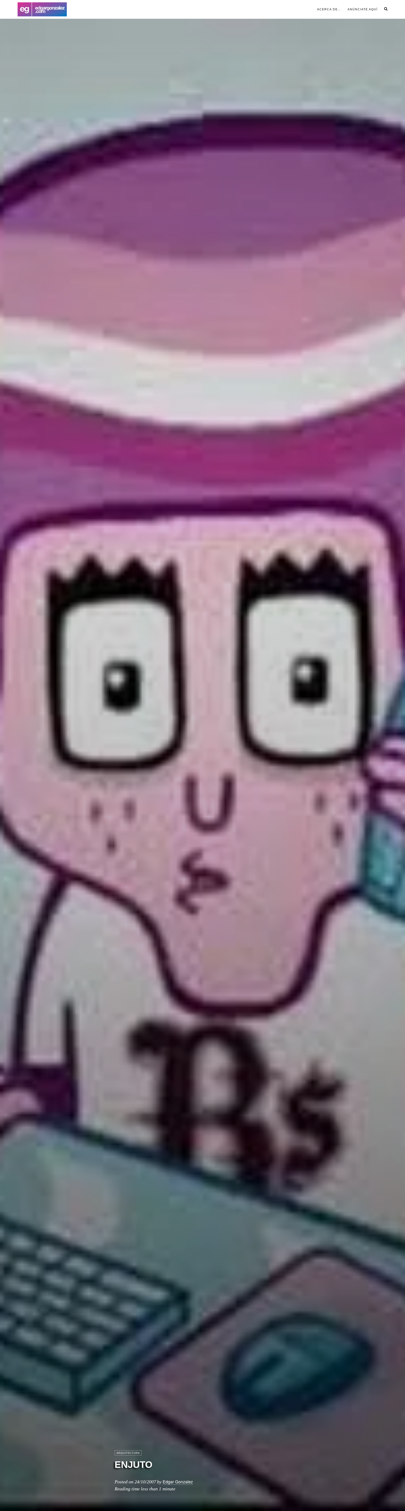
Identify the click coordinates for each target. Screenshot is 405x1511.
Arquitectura (128, 1452)
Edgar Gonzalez (178, 1481)
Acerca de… (329, 9)
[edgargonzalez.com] (42, 9)
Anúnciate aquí (363, 9)
